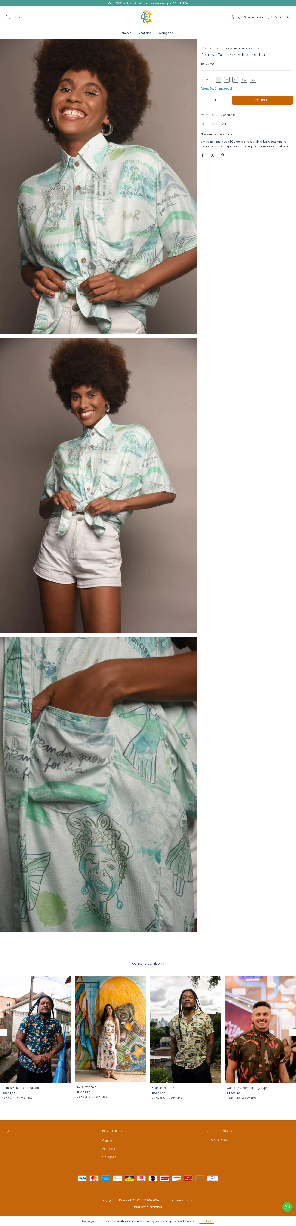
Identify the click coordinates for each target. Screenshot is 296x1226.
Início (204, 48)
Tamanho (206, 80)
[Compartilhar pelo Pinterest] (222, 155)
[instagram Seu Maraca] (7, 1131)
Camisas (125, 33)
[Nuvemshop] (148, 1207)
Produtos (215, 48)
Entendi (206, 1221)
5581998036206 (216, 1140)
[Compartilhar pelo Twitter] (213, 155)
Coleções (166, 33)
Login (239, 17)
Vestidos (145, 33)
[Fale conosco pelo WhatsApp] (287, 1207)
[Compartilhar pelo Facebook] (203, 155)
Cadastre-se (254, 17)
